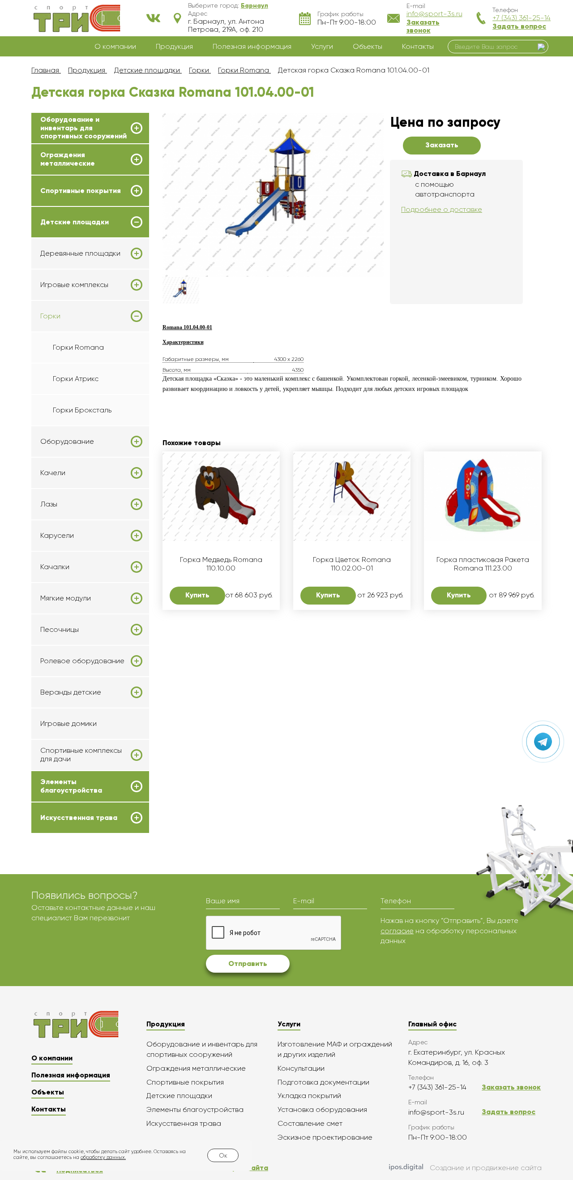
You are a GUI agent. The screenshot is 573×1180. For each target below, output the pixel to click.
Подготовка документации (323, 1082)
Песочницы (59, 630)
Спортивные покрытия (80, 191)
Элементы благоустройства (71, 786)
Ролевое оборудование (82, 661)
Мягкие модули (65, 598)
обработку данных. (103, 1157)
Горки (50, 316)
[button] (254, 5)
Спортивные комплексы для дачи (81, 755)
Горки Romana (78, 347)
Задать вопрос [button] (519, 26)
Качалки (54, 567)
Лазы (48, 504)
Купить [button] (197, 595)
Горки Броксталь (82, 410)
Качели (52, 473)
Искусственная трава (78, 818)
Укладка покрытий (309, 1095)
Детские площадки (74, 222)
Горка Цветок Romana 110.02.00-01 (352, 564)
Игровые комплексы (74, 285)
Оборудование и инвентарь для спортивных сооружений (83, 128)
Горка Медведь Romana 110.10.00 (221, 564)
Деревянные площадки (80, 253)
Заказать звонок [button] (423, 26)
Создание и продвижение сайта (486, 1167)
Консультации (301, 1068)
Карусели (57, 536)
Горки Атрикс (75, 378)
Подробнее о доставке (441, 209)
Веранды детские (70, 692)
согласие (397, 931)
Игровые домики (68, 723)
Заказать (441, 145)
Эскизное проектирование (325, 1137)
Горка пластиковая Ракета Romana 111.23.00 (482, 564)
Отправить (247, 963)
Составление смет (310, 1123)
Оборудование (67, 442)
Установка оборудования (322, 1109)
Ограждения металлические (67, 159)
